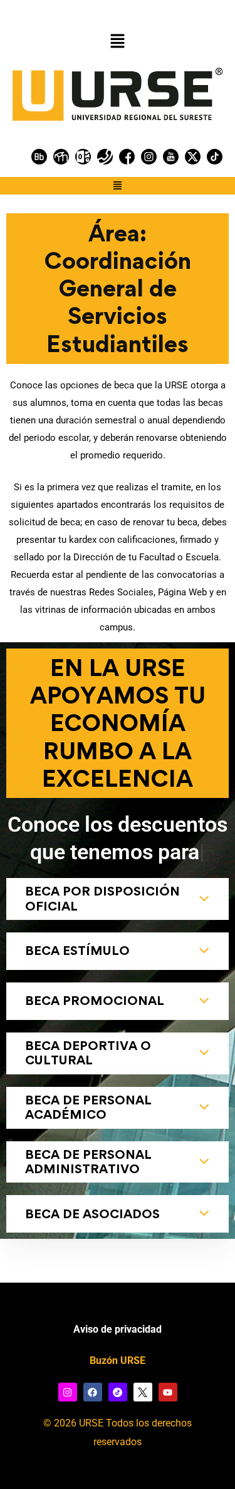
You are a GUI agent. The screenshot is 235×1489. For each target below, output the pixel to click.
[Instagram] (67, 1392)
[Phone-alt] (105, 156)
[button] (117, 41)
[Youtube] (168, 1392)
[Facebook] (92, 1392)
